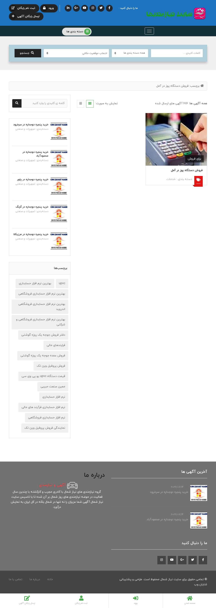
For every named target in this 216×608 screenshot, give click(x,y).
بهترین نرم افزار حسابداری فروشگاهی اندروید (41, 306)
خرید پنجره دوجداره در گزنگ (32, 207)
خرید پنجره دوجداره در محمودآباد (167, 519)
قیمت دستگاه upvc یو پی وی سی (43, 376)
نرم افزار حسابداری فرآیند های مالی (43, 407)
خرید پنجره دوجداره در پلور (32, 179)
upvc (62, 283)
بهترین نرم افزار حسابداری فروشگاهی (41, 294)
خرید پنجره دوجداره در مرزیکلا (30, 234)
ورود (51, 8)
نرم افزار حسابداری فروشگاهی (46, 418)
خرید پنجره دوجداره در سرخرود (30, 125)
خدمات (171, 179)
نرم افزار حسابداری (53, 397)
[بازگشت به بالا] (13, 581)
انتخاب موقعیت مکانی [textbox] (94, 53)
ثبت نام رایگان (26, 8)
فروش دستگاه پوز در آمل (187, 170)
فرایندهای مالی (56, 345)
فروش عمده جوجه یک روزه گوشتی (42, 356)
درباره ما (35, 579)
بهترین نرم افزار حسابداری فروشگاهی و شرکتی (40, 322)
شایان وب (200, 584)
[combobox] (76, 53)
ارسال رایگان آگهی (28, 16)
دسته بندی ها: (74, 32)
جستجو (24, 53)
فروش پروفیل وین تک (51, 366)
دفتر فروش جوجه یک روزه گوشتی (43, 335)
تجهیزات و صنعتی (25, 129)
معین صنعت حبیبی (52, 387)
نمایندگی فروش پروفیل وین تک (44, 428)
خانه (50, 579)
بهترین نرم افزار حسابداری (35, 283)
